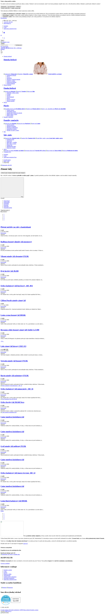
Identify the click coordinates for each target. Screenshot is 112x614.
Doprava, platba (7, 574)
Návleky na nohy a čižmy (13, 130)
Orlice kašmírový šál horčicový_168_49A (17, 286)
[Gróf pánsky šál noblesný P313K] (56, 441)
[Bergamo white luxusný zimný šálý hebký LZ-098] (56, 325)
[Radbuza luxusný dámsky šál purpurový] (56, 237)
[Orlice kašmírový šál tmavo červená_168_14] (56, 469)
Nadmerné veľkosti (11, 75)
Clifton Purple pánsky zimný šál (13, 300)
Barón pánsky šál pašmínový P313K (15, 376)
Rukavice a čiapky (11, 147)
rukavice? (25, 543)
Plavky (8, 76)
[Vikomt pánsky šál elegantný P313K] (56, 252)
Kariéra (5, 572)
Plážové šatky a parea (12, 114)
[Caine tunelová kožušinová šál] (56, 412)
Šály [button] (5, 131)
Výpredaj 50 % (7, 152)
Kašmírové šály (10, 139)
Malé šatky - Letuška (12, 142)
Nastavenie (3, 6)
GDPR (21, 610)
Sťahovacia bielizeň (11, 82)
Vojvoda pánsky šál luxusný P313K (14, 361)
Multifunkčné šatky (11, 146)
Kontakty (6, 26)
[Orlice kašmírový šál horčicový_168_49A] (56, 281)
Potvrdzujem (4, 18)
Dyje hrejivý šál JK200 (10, 271)
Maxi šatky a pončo (11, 143)
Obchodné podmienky (9, 578)
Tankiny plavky (10, 110)
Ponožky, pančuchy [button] (8, 117)
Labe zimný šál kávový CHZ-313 (13, 346)
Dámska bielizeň (10, 60)
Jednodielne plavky (11, 111)
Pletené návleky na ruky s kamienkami (16, 227)
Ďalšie (2, 511)
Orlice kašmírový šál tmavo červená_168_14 (18, 473)
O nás (5, 27)
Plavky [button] (5, 102)
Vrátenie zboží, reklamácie (10, 576)
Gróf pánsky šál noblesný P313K (13, 446)
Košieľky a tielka (11, 81)
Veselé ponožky (10, 125)
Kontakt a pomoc (8, 570)
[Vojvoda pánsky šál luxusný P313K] (56, 356)
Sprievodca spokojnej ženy (10, 28)
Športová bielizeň (11, 99)
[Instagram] (4, 32)
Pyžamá (9, 94)
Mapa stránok (26, 610)
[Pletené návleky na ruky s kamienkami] (56, 222)
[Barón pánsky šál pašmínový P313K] (56, 371)
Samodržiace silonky (12, 129)
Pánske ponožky (11, 101)
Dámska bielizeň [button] (8, 56)
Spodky (8, 95)
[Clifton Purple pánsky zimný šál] (56, 296)
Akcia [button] (5, 149)
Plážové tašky (10, 115)
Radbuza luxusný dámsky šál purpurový (16, 242)
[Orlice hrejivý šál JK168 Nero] (56, 399)
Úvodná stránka (5, 610)
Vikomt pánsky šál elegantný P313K (15, 256)
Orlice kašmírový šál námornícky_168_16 (17, 389)
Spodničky (9, 78)
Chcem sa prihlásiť (5, 563)
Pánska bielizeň (10, 88)
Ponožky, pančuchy (11, 120)
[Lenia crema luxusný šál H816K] (56, 310)
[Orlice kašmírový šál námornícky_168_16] (56, 385)
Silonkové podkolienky (12, 127)
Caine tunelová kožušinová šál (12, 417)
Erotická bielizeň (11, 83)
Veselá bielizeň (10, 97)
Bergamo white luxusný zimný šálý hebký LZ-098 (20, 330)
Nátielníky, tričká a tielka (13, 92)
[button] (1, 35)
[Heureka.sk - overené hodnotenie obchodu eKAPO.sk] (6, 604)
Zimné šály (9, 141)
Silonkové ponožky (11, 126)
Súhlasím (18, 6)
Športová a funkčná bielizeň (13, 79)
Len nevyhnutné (11, 6)
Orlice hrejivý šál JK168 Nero (12, 402)
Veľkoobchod (7, 575)
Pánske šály (9, 145)
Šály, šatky (8, 135)
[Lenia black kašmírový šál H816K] (56, 496)
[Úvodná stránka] (5, 42)
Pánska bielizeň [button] (7, 85)
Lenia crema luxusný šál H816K (13, 315)
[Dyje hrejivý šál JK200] (56, 266)
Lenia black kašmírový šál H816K (14, 501)
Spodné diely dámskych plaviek (14, 113)
